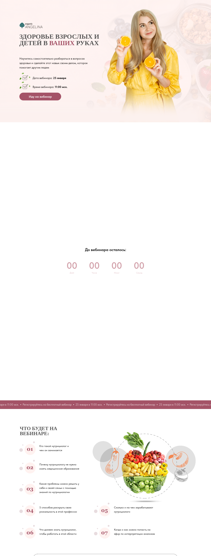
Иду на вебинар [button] (40, 96)
